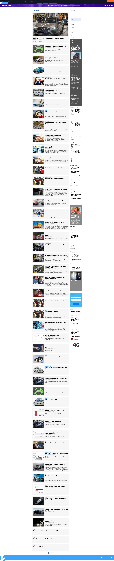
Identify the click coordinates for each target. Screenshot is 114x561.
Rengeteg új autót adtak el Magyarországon (54, 410)
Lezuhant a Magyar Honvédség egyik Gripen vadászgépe (75, 232)
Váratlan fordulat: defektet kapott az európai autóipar (56, 453)
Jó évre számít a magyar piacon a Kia (53, 356)
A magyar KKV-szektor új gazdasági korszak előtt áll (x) (76, 282)
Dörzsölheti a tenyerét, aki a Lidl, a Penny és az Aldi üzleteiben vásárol (76, 255)
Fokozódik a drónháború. (74, 92)
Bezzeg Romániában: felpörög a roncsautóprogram (56, 189)
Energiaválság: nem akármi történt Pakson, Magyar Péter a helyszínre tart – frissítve (77, 268)
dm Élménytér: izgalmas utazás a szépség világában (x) (75, 216)
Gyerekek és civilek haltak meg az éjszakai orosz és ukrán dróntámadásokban (76, 89)
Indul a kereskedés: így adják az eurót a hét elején (76, 328)
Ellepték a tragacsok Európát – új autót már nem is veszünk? (46, 530)
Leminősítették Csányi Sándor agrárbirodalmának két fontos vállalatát (78, 134)
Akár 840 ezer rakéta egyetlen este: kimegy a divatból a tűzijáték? (77, 143)
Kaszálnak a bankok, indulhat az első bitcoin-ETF (55, 222)
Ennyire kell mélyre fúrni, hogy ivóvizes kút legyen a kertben (76, 263)
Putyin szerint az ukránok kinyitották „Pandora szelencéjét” (75, 332)
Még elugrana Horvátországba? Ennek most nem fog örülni (76, 175)
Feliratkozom (76, 303)
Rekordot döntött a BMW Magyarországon (54, 399)
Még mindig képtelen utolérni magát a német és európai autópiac (55, 147)
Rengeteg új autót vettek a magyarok (41, 546)
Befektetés (61, 3)
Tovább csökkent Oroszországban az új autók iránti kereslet (56, 368)
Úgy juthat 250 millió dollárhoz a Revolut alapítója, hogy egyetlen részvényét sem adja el (77, 152)
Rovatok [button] (65, 3)
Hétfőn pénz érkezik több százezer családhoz (75, 168)
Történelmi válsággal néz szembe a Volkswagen (75, 182)
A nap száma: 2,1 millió (50, 389)
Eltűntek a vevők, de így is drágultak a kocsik (54, 300)
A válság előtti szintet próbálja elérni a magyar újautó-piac (56, 346)
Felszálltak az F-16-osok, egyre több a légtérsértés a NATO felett (75, 68)
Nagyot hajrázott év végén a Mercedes (53, 57)
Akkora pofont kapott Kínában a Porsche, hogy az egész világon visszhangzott (55, 112)
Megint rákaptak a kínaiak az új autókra (53, 135)
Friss (58, 3)
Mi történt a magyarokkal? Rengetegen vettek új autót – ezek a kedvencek (56, 476)
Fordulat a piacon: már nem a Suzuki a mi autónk (43, 538)
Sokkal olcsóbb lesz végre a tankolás (76, 260)
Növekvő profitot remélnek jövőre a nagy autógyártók (56, 210)
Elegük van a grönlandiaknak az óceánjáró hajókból (76, 195)
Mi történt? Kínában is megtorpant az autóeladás (55, 67)
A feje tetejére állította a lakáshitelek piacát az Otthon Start (75, 324)
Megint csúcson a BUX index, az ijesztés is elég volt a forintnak (56, 123)
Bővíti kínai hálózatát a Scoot (75, 191)
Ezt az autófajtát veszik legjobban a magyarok (55, 464)
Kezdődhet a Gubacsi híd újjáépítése (75, 188)
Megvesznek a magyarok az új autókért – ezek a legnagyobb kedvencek (55, 432)
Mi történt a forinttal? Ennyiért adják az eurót (76, 251)
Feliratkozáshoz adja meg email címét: (75, 295)
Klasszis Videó (45, 3)
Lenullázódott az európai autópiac (52, 311)
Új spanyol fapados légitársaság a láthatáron (76, 199)
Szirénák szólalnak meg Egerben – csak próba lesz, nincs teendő (75, 236)
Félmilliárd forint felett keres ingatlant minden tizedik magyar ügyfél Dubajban (77, 111)
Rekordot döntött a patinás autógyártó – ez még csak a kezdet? (56, 510)
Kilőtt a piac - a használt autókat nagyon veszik (55, 290)
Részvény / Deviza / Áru (74, 75)
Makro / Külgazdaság (74, 95)
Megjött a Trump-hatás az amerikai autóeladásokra (56, 78)
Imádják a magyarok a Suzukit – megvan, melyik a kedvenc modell (55, 499)
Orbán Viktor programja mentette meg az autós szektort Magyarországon (55, 278)
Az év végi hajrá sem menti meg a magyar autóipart (56, 255)
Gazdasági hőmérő (6, 5)
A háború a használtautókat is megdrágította (54, 178)
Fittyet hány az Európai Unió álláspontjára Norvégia (76, 98)
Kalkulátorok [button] (69, 3)
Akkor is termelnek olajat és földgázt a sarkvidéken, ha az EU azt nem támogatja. (75, 102)
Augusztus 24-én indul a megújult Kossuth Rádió (74, 240)
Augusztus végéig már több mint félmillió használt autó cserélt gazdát (55, 267)
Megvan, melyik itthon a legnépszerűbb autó (54, 442)
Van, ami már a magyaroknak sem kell (53, 421)
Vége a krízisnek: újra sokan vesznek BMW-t (54, 244)
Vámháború (39, 3)
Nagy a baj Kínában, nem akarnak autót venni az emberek (55, 234)
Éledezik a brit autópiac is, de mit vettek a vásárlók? (56, 46)
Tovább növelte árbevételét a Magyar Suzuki (54, 167)
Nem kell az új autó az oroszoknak (52, 90)
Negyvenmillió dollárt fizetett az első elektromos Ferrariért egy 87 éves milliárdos (77, 124)
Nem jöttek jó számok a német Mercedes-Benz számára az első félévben (48, 38)
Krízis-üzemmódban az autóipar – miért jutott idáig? (56, 378)
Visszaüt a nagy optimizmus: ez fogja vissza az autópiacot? (55, 520)
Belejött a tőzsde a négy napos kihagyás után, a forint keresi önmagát (75, 79)
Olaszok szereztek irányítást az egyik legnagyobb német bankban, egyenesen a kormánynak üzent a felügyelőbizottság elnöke (76, 47)
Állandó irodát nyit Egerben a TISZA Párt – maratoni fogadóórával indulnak (75, 245)
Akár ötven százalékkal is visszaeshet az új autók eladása (55, 323)
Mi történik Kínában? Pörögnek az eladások (54, 101)
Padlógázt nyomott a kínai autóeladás (53, 157)
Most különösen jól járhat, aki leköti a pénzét (75, 172)
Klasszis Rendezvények (53, 3)
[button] (104, 3)
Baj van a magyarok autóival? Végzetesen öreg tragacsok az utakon (55, 487)
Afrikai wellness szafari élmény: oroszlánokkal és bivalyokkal (76, 202)
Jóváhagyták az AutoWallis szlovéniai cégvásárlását (56, 200)
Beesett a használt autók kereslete (52, 335)
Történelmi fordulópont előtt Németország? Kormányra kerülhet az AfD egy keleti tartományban (75, 319)
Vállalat (72, 42)
